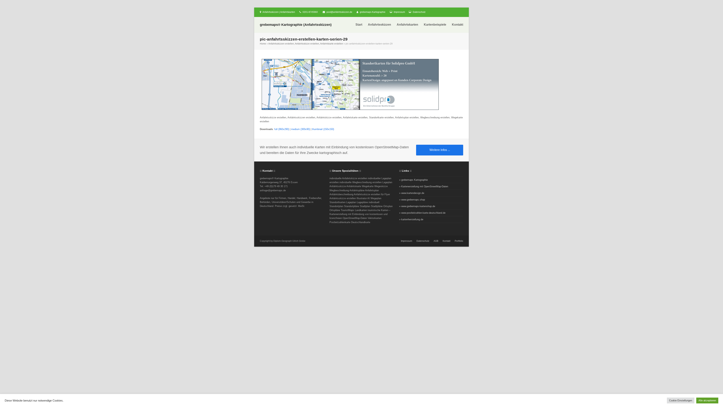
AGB (436, 241)
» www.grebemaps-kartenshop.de (417, 206)
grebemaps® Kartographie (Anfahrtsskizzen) (296, 25)
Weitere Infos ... (439, 149)
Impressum (399, 12)
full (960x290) (281, 129)
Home (263, 43)
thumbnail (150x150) (323, 129)
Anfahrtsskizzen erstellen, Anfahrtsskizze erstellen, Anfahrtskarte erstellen (305, 43)
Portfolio (459, 241)
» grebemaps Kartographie (413, 179)
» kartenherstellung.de (411, 219)
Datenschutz (419, 12)
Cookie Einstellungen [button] (680, 400)
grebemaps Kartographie (372, 12)
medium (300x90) (300, 129)
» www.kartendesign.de (411, 193)
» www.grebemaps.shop (412, 199)
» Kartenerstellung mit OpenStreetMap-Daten (423, 186)
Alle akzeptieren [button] (707, 400)
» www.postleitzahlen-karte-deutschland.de (422, 212)
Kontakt (446, 241)
